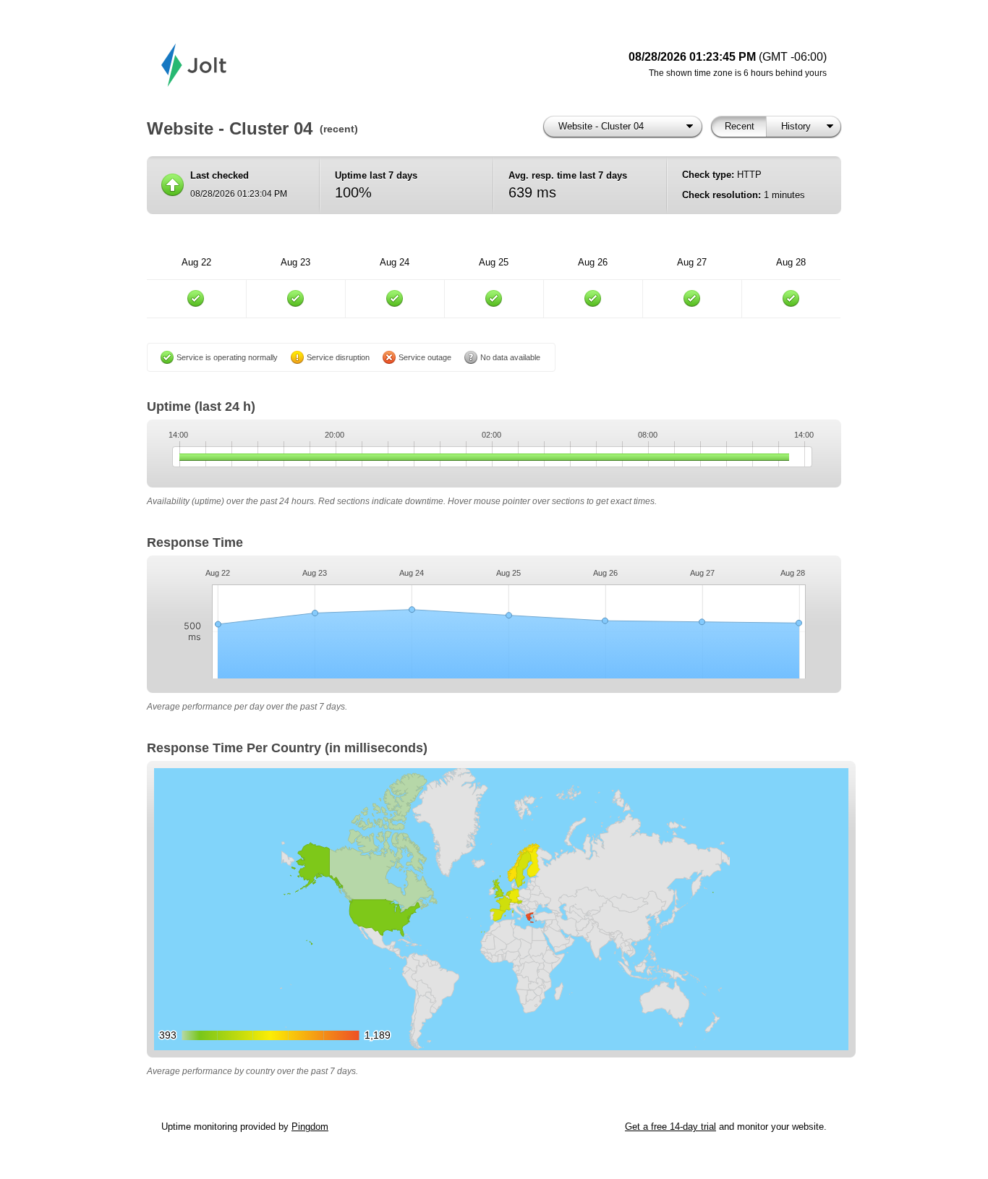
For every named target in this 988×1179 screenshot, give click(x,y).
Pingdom (309, 1126)
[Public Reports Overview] (342, 65)
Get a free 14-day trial (670, 1126)
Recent (739, 126)
